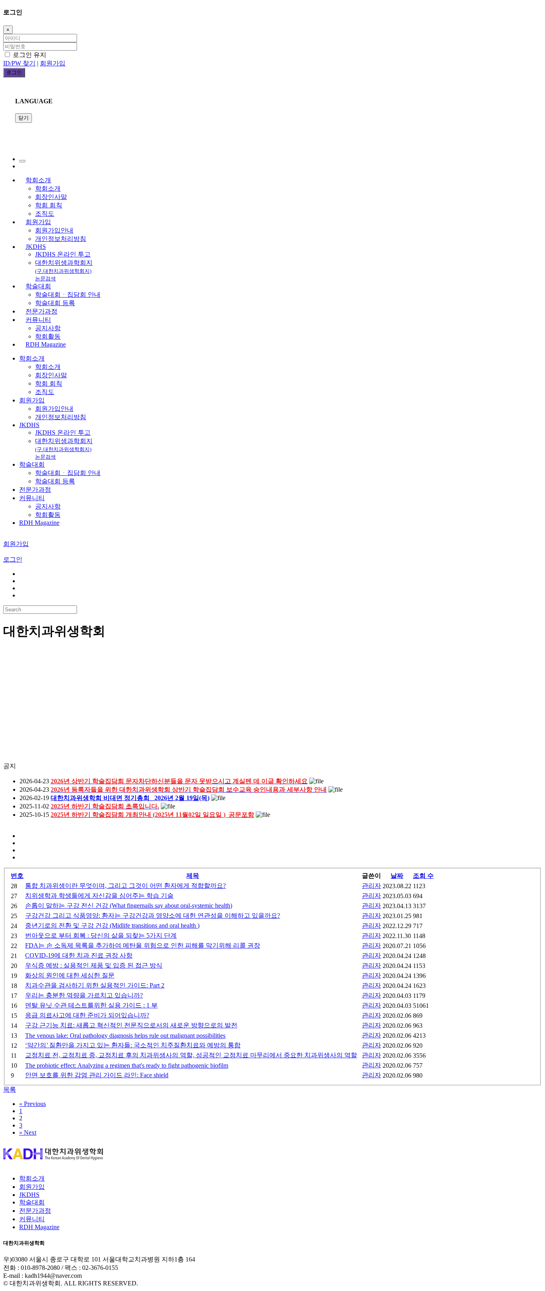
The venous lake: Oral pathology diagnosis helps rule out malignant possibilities (125, 1035)
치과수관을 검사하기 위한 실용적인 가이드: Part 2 (94, 985)
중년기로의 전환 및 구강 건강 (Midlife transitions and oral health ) (112, 925)
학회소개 (38, 180)
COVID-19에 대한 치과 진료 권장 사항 (78, 955)
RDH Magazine (46, 344)
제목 (192, 875)
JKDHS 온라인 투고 (63, 254)
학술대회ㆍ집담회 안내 (68, 294)
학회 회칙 (48, 205)
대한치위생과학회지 (64, 270)
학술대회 (38, 286)
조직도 (44, 213)
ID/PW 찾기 (19, 63)
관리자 (371, 885)
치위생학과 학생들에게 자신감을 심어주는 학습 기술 (99, 895)
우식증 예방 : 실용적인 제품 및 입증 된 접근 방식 (93, 965)
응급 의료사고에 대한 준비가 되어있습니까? (87, 1015)
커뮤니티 (38, 319)
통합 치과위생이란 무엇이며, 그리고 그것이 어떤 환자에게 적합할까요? (125, 885)
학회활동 (48, 336)
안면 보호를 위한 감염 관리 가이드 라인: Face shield (96, 1075)
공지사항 (48, 328)
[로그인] (22, 161)
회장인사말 (51, 196)
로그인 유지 (28, 54)
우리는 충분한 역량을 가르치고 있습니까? (84, 995)
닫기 (23, 118)
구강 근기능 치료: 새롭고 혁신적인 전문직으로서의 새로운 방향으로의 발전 (131, 1025)
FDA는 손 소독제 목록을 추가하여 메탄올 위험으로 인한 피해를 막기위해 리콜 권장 (142, 945)
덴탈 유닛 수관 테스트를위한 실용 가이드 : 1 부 (91, 1005)
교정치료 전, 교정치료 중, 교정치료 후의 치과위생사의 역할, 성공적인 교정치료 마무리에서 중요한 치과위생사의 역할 (191, 1055)
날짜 (397, 875)
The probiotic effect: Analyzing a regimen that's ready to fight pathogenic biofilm (126, 1065)
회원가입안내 (54, 230)
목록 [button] (9, 1089)
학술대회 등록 (55, 303)
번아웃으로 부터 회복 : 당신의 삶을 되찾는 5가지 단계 (101, 935)
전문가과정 (41, 311)
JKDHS (36, 246)
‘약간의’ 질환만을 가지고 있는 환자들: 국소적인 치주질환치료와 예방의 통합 (133, 1045)
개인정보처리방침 (60, 238)
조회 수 (423, 875)
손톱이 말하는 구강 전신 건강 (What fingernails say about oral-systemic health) (128, 905)
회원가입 (52, 63)
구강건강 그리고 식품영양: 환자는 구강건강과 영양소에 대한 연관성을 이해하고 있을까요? (152, 915)
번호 (17, 875)
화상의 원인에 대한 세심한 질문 (70, 975)
